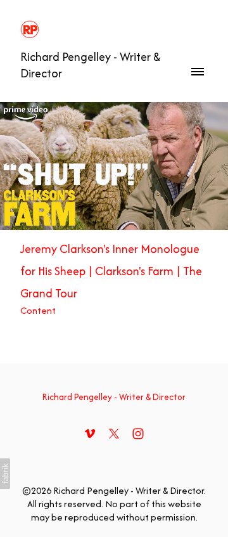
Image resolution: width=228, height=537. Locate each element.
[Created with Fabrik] (5, 473)
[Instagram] (138, 434)
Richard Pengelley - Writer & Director (114, 397)
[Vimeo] (90, 434)
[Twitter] (114, 434)
